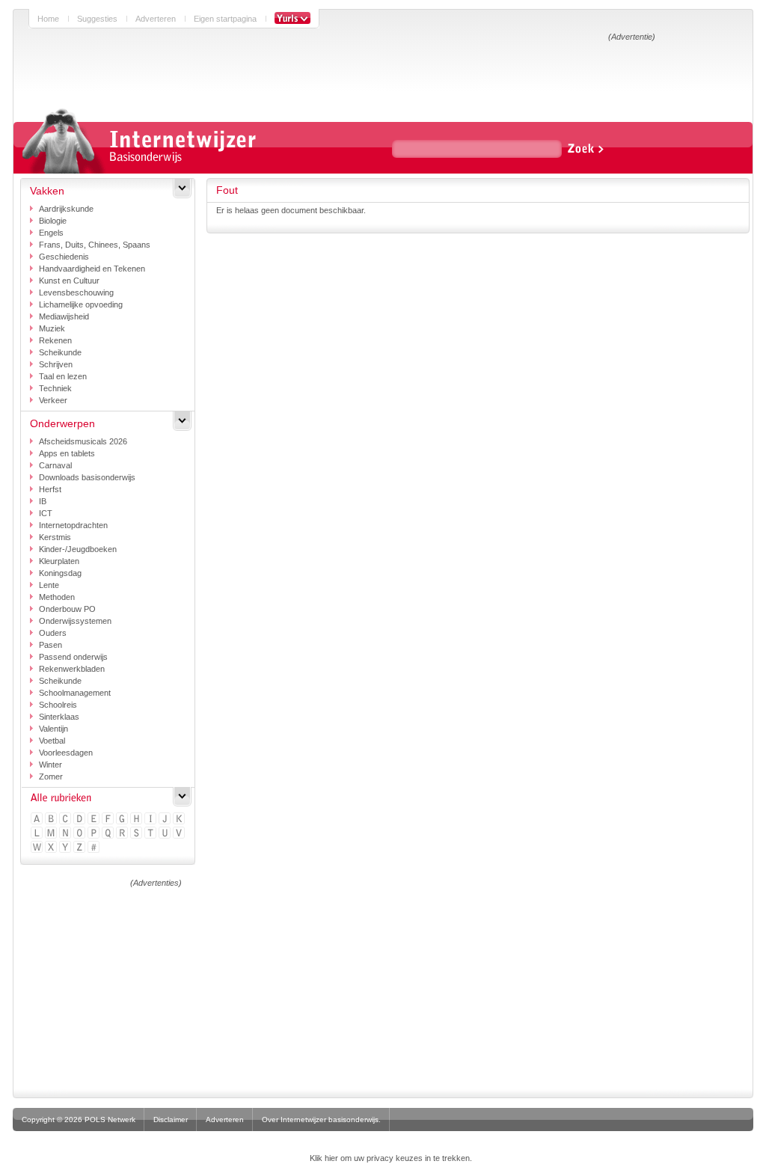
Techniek (55, 388)
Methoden (57, 596)
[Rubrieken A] (38, 819)
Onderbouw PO (67, 608)
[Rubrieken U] (166, 834)
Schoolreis (58, 704)
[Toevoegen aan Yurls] (292, 18)
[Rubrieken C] (66, 819)
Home (48, 18)
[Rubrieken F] (109, 819)
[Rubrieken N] (66, 834)
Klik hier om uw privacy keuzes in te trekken (390, 1158)
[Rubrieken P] (95, 834)
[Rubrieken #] (95, 848)
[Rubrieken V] (180, 834)
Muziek (52, 328)
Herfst (50, 489)
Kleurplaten (59, 561)
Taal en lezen (63, 376)
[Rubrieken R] (123, 834)
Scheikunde (60, 352)
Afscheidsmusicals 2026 (83, 441)
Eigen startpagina (225, 18)
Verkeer (53, 400)
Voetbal (52, 740)
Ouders (53, 632)
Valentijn (53, 728)
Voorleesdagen (66, 752)
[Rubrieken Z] (80, 848)
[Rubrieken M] (52, 834)
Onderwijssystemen (75, 620)
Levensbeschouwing (76, 292)
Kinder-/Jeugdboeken (78, 549)
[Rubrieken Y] (66, 848)
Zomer (51, 776)
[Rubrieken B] (52, 819)
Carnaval (55, 465)
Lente (49, 585)
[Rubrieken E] (95, 819)
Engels (51, 232)
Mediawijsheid (64, 316)
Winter (50, 764)
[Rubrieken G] (123, 819)
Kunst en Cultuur (69, 280)
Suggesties (97, 18)
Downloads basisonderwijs (87, 477)
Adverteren (155, 18)
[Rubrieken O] (80, 834)
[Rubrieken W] (38, 848)
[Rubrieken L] (38, 834)
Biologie (53, 220)
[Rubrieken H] (137, 819)
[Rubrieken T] (151, 834)
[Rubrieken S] (137, 834)
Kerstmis (55, 537)
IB (42, 501)
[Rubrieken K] (180, 819)
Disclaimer (170, 1119)
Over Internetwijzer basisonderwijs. (321, 1119)
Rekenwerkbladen (72, 668)
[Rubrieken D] (80, 819)
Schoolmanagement (75, 692)
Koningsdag (60, 573)
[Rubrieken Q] (109, 834)
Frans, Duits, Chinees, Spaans (94, 244)
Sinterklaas (59, 716)
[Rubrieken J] (166, 819)
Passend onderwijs (73, 656)
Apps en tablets (67, 453)
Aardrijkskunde (66, 208)
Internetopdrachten (73, 525)
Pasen (50, 644)
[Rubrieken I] (151, 819)
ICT (45, 513)
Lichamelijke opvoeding (81, 304)
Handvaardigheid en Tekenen (92, 268)
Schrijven (56, 364)
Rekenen (55, 340)
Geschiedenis (64, 256)
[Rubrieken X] (52, 848)
